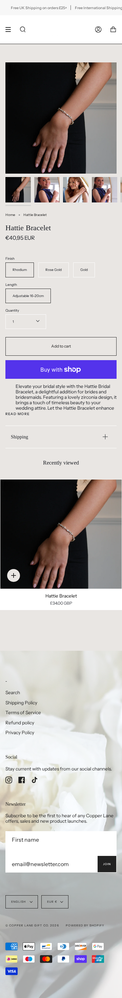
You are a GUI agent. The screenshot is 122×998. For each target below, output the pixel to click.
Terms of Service (23, 712)
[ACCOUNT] (98, 29)
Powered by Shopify (85, 925)
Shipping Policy (21, 702)
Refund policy (19, 722)
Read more (17, 414)
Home (10, 215)
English (19, 901)
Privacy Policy (19, 732)
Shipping (19, 436)
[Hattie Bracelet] (61, 534)
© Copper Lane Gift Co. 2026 (32, 925)
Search (12, 692)
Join (107, 864)
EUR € (52, 901)
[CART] (113, 29)
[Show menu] (10, 29)
